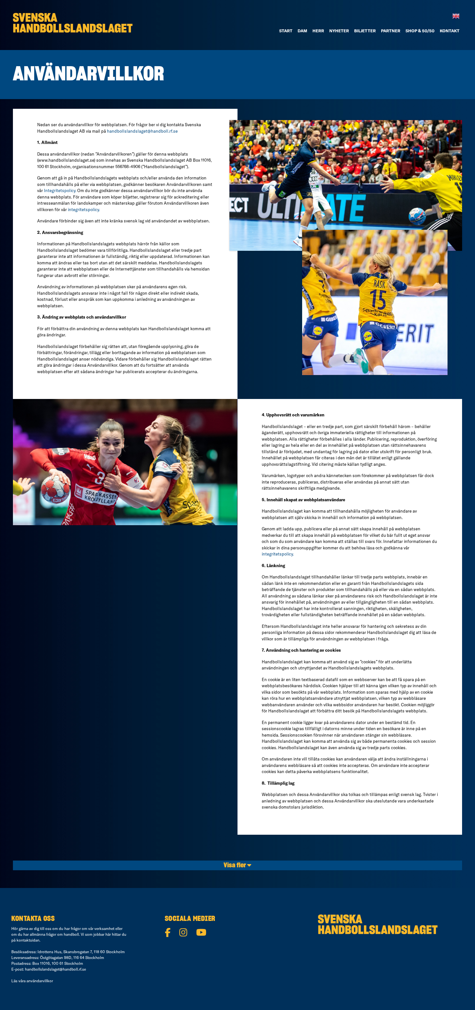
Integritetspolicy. (60, 190)
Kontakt (449, 30)
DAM (302, 30)
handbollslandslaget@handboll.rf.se (142, 131)
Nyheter (339, 30)
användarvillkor (39, 980)
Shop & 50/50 (420, 30)
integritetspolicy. (84, 209)
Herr (318, 30)
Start (285, 30)
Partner (390, 30)
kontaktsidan (27, 940)
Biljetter (365, 30)
